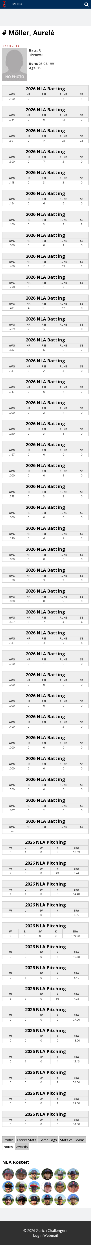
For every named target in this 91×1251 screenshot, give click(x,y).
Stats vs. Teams (72, 1140)
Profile (9, 1140)
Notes (8, 1146)
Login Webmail (45, 1235)
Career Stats (26, 1140)
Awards (22, 1146)
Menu (17, 4)
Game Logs (48, 1140)
